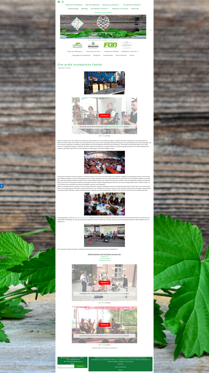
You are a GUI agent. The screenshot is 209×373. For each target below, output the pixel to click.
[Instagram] (62, 2)
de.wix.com (128, 359)
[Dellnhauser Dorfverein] (103, 32)
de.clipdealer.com (95, 359)
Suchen (72, 363)
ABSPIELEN (104, 115)
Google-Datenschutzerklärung (116, 126)
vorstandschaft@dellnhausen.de (74, 361)
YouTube (103, 135)
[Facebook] (58, 2)
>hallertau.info (104, 256)
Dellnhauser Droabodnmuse (82, 217)
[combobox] (65, 366)
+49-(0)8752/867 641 (74, 359)
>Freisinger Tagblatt (104, 258)
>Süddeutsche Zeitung (104, 260)
